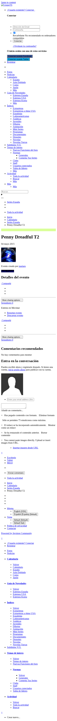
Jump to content (8, 2)
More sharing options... (12, 300)
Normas (16, 152)
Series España (7, 271)
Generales (23, 155)
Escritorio (11, 457)
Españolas (17, 113)
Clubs (15, 160)
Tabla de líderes (20, 168)
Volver (16, 564)
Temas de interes (14, 147)
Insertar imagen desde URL (25, 447)
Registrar (11, 62)
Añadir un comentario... (12, 410)
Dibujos (16, 124)
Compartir (6, 283)
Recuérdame (18, 35)
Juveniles (17, 121)
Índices (10, 106)
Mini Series (18, 129)
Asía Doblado (19, 82)
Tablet (10, 460)
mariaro (22, 266)
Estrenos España (20, 95)
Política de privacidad (17, 526)
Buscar (16, 178)
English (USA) (20, 511)
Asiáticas (17, 119)
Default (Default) (21, 520)
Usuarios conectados (22, 165)
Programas (18, 132)
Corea (15, 85)
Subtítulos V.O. (14, 145)
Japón (15, 87)
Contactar (11, 528)
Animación (18, 126)
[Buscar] (2, 197)
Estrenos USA (19, 98)
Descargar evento (15, 315)
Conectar (18, 41)
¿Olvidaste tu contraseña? (24, 46)
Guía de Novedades (16, 93)
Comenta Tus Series (28, 158)
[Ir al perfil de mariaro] (8, 261)
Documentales (19, 134)
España (16, 79)
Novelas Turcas (20, 142)
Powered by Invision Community (16, 533)
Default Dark (19, 523)
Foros (9, 72)
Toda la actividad (21, 176)
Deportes (17, 137)
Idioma (10, 508)
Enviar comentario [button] (16, 473)
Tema (9, 517)
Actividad (11, 173)
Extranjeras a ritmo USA (24, 111)
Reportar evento (14, 313)
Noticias (11, 74)
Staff (15, 163)
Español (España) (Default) (25, 514)
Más (15, 90)
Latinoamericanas (21, 116)
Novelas (16, 139)
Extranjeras (18, 108)
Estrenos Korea (20, 100)
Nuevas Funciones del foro (25, 150)
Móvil (10, 463)
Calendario (12, 77)
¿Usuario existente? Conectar (21, 10)
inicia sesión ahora (16, 369)
